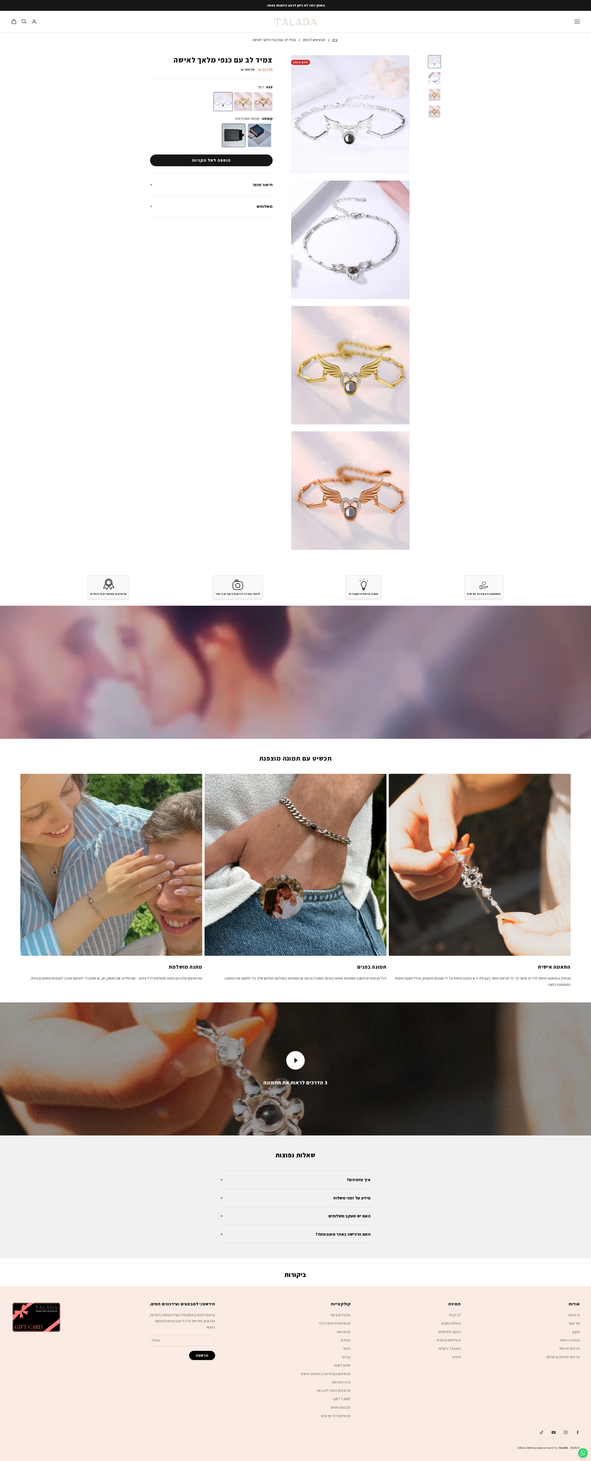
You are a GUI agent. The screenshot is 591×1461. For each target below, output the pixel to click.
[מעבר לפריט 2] (434, 78)
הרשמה (202, 1355)
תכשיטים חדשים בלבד (335, 1323)
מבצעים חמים (341, 1407)
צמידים (346, 1340)
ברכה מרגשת (341, 1382)
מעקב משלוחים (449, 1331)
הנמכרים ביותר (340, 1315)
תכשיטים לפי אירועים (335, 1415)
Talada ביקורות (449, 1348)
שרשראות (343, 1331)
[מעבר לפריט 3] (434, 94)
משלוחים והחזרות (448, 1340)
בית (335, 39)
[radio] (223, 101)
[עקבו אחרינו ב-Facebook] (577, 1432)
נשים (347, 1348)
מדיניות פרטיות (569, 1348)
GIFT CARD (342, 1399)
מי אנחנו (574, 1315)
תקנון (576, 1331)
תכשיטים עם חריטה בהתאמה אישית (325, 1373)
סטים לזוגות (342, 1365)
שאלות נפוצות (451, 1323)
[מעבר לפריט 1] (434, 61)
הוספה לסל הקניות (211, 160)
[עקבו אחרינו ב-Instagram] (565, 1432)
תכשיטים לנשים (314, 39)
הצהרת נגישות (570, 1340)
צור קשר (574, 1323)
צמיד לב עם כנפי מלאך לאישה (274, 39)
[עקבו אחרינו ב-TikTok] (541, 1432)
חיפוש (456, 1357)
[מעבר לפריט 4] (434, 111)
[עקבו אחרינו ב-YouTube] (553, 1432)
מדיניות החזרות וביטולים (563, 1357)
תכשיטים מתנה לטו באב (333, 1390)
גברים (346, 1357)
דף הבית (455, 1315)
